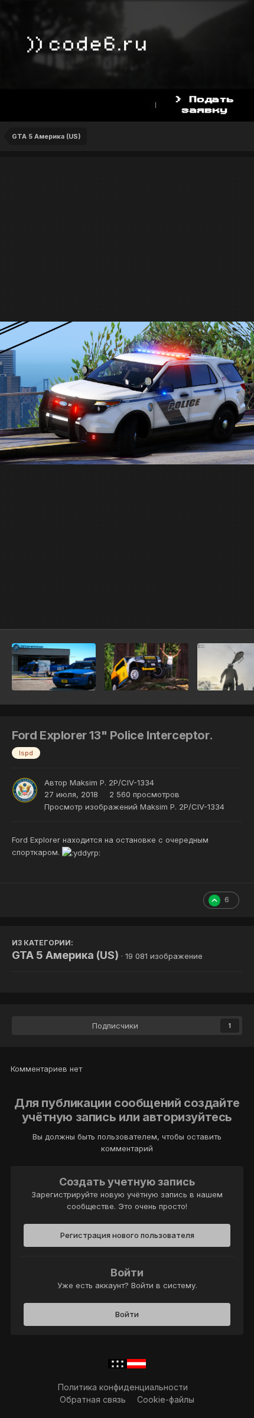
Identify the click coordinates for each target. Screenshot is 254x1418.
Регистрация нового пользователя (127, 1235)
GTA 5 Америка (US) (65, 955)
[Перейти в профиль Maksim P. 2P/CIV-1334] (25, 790)
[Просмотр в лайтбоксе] (127, 393)
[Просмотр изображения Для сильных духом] (146, 666)
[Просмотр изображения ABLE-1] (54, 666)
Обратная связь (93, 1399)
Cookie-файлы (165, 1399)
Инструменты (200, 608)
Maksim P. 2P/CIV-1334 (112, 782)
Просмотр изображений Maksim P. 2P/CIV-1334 (134, 806)
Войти (127, 1314)
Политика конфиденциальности (123, 1387)
